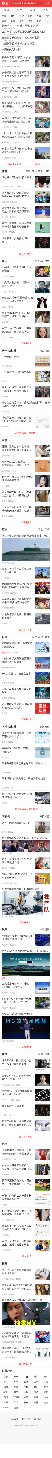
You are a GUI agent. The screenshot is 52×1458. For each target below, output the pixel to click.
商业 (46, 636)
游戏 (46, 1392)
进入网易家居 (25, 522)
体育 (21, 15)
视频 (16, 1386)
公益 (39, 20)
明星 (46, 261)
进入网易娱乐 (25, 343)
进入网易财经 (25, 719)
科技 (30, 20)
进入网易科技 (25, 1136)
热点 (45, 9)
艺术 (16, 1402)
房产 (21, 20)
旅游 (46, 1397)
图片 (39, 15)
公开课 (16, 1397)
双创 (26, 1402)
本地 (46, 1386)
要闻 (6, 9)
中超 (40, 171)
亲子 (6, 1402)
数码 (36, 1386)
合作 (28, 1418)
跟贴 (36, 1392)
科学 (40, 1054)
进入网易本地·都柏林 (25, 809)
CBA (47, 171)
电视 (34, 261)
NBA (34, 171)
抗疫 (16, 1407)
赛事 (28, 171)
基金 (40, 636)
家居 (4, 440)
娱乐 (13, 15)
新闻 (4, 15)
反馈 (16, 1418)
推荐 (19, 9)
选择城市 (44, 726)
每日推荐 (44, 816)
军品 (40, 529)
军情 (46, 529)
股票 (34, 636)
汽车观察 (44, 929)
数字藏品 (6, 1407)
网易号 (6, 816)
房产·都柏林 (9, 351)
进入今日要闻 (14, 163)
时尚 (16, 1392)
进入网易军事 (25, 629)
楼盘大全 (44, 350)
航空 (46, 1402)
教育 (6, 1397)
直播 (13, 20)
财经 (30, 15)
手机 (26, 1386)
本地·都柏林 (9, 726)
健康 (26, 1397)
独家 (36, 1397)
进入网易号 (25, 922)
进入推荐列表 (25, 1363)
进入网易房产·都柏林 (25, 432)
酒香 (36, 1402)
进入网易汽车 (25, 1046)
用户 (48, 3)
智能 (46, 1054)
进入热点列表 (25, 1256)
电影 (40, 261)
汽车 (48, 15)
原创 (32, 9)
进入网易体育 (25, 253)
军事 (4, 20)
